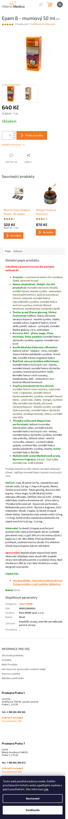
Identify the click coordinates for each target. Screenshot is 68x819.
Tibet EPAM (25, 604)
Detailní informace (11, 145)
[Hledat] (40, 4)
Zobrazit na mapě (12, 718)
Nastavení (32, 799)
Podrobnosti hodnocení (42, 24)
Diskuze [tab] (18, 251)
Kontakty (7, 660)
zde (46, 789)
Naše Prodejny (10, 664)
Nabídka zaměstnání (13, 678)
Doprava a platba (11, 674)
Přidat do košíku (34, 135)
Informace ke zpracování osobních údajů (24, 669)
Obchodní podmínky (13, 655)
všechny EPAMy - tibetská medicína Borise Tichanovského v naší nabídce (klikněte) (37, 582)
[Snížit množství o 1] (15, 137)
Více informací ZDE (12, 721)
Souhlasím (33, 810)
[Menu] (59, 4)
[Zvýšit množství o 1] (15, 133)
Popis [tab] (8, 251)
